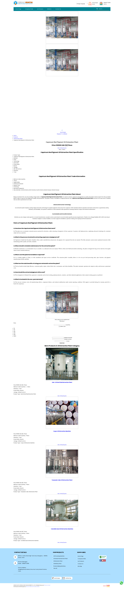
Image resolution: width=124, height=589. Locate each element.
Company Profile (29, 9)
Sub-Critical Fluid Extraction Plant (62, 382)
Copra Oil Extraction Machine (62, 431)
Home (15, 135)
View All (55, 568)
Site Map (80, 566)
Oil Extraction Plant (18, 138)
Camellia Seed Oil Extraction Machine (62, 529)
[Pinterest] (105, 561)
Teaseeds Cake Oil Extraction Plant (62, 480)
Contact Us (58, 9)
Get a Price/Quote (62, 148)
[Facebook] (101, 561)
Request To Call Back (62, 134)
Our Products (40, 9)
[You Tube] (103, 561)
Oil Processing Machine (58, 556)
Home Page (18, 9)
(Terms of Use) (47, 585)
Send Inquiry (95, 2)
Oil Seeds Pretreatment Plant (60, 558)
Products (16, 137)
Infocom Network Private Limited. (33, 586)
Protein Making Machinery (59, 566)
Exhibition (49, 9)
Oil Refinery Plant (57, 563)
